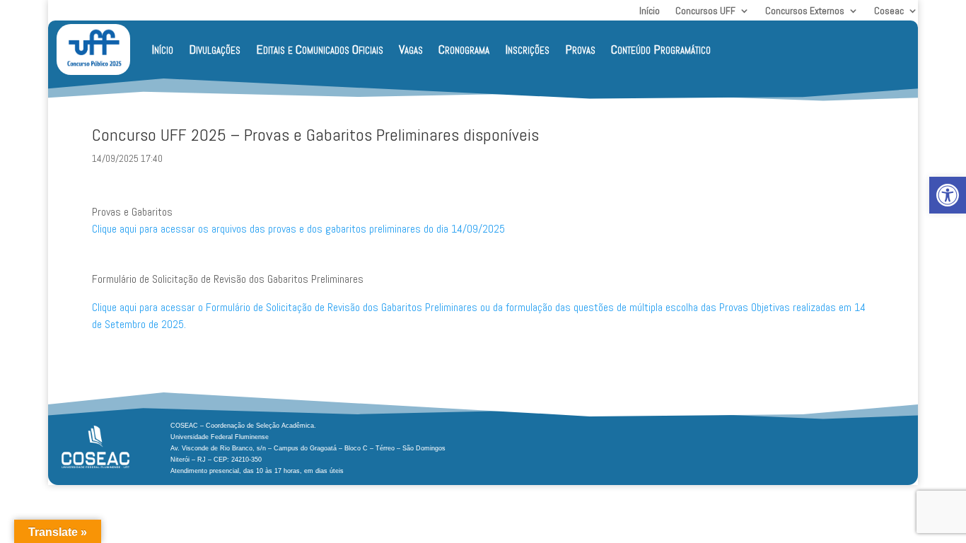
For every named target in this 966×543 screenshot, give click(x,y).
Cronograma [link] (463, 49)
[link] (947, 195)
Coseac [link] (889, 11)
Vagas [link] (411, 49)
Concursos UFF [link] (705, 11)
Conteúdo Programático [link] (661, 49)
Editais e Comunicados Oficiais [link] (319, 49)
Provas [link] (580, 49)
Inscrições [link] (527, 49)
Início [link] (649, 11)
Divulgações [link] (214, 49)
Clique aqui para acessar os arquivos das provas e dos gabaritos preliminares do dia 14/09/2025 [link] (298, 228)
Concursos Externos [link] (804, 11)
